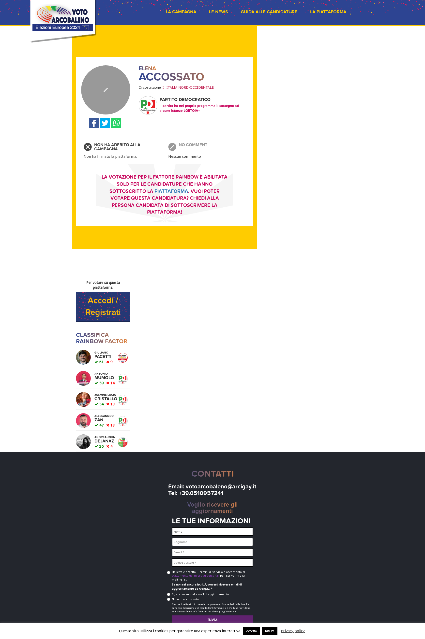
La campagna (181, 11)
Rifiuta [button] (269, 631)
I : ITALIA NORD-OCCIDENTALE (188, 87)
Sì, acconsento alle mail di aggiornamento (200, 594)
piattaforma (171, 191)
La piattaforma (328, 11)
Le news (218, 11)
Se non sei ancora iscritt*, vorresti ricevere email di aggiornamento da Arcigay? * (207, 586)
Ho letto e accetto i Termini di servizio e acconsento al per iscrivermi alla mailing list (208, 575)
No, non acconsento (185, 599)
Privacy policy (293, 630)
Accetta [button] (251, 631)
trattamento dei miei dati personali (195, 575)
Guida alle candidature (269, 11)
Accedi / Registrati (103, 307)
